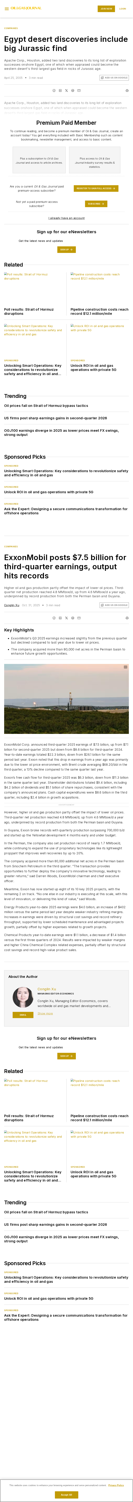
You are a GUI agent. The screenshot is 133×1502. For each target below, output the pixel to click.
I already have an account (66, 218)
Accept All (66, 1495)
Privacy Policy (116, 1485)
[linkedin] (60, 90)
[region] (66, 1490)
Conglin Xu (11, 605)
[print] (127, 90)
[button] (6, 8)
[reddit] (72, 90)
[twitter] (66, 90)
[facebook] (54, 90)
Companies (11, 28)
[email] (79, 90)
